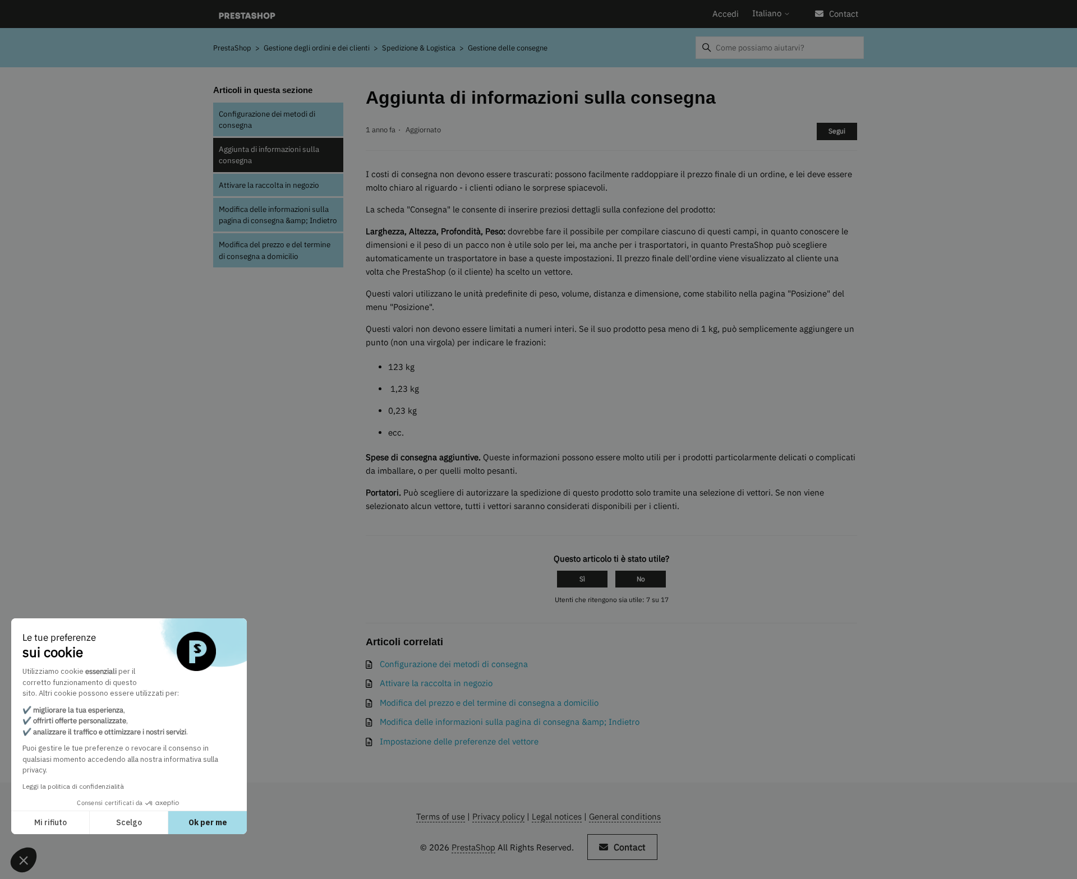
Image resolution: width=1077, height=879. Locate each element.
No (641, 579)
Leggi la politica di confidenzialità (73, 786)
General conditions (625, 816)
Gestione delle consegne (507, 48)
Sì (582, 579)
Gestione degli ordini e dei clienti (317, 48)
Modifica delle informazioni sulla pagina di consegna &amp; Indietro (278, 214)
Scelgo (129, 822)
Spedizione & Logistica (418, 48)
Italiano (768, 13)
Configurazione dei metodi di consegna (267, 119)
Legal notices (557, 816)
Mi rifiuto (50, 822)
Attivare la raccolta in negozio (269, 185)
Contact (843, 13)
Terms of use (440, 816)
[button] (23, 859)
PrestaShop (232, 48)
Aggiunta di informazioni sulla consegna (269, 154)
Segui (837, 131)
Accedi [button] (725, 13)
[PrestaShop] (247, 14)
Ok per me (207, 822)
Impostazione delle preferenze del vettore (459, 741)
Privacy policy (498, 816)
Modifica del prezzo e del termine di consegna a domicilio (274, 250)
